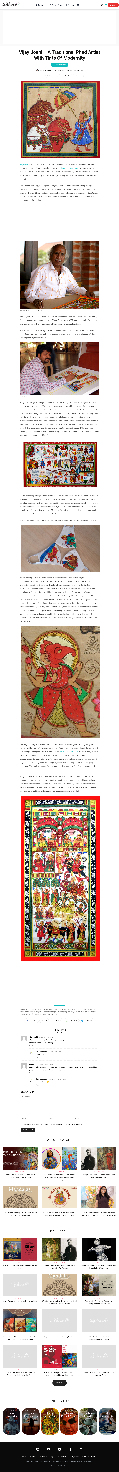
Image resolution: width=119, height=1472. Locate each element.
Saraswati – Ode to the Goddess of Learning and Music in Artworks (99, 1302)
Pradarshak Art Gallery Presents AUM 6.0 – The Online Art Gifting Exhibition (20, 1338)
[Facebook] (70, 1449)
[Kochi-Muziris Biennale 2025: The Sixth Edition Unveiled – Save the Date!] (20, 1356)
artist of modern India (69, 751)
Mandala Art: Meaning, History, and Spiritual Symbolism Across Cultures (20, 1214)
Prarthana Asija (46, 70)
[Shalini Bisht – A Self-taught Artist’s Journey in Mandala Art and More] (99, 1320)
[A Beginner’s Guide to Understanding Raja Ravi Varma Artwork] (98, 1158)
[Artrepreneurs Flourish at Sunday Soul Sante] (59, 1320)
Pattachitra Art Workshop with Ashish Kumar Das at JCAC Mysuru (20, 1176)
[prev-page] (57, 1220)
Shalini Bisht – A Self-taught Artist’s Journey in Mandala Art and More (99, 1338)
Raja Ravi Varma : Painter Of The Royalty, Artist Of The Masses (60, 1267)
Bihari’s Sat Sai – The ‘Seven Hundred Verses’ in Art (20, 1267)
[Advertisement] (59, 27)
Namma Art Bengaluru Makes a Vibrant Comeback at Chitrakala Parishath (59, 1374)
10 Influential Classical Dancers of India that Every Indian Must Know (99, 1267)
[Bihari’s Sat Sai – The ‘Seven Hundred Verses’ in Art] (20, 1249)
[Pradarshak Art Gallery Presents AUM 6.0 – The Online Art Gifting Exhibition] (20, 1320)
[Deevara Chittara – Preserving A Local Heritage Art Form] (99, 1356)
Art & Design (20, 1172)
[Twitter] (81, 1449)
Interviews (78, 76)
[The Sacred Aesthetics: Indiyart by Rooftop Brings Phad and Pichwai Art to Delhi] (59, 1197)
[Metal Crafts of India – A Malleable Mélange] (20, 1285)
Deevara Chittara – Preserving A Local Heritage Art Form (99, 1374)
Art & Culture (99, 1172)
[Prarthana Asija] (37, 70)
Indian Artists (51, 76)
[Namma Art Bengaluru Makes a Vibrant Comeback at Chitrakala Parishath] (59, 1356)
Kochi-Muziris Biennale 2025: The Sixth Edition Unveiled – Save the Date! (20, 1374)
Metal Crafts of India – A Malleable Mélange (20, 1301)
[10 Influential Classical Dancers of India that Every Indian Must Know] (99, 1249)
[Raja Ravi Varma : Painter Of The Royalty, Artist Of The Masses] (59, 1249)
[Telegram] (59, 1449)
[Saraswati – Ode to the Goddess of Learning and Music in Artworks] (99, 1285)
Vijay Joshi (33, 1037)
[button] (102, 5)
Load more (58, 1383)
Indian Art (39, 76)
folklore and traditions (68, 168)
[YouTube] (48, 1449)
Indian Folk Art (65, 76)
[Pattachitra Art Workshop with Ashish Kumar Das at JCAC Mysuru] (20, 1158)
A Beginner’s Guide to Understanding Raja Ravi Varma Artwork (99, 1176)
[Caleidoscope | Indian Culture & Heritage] (11, 5)
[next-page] (61, 1220)
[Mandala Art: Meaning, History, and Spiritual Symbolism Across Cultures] (20, 1197)
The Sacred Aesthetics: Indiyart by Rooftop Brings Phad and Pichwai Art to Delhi (59, 1214)
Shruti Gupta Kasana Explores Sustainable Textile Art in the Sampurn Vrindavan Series (99, 1214)
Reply (31, 1045)
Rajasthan (24, 164)
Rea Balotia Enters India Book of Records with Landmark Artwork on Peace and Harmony (59, 1177)
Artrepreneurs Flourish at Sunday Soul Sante (59, 1337)
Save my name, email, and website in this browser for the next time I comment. (54, 1124)
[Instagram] (37, 1449)
